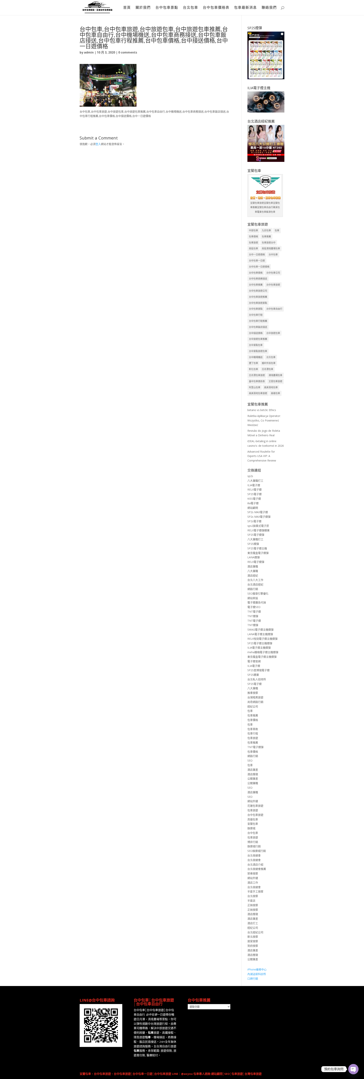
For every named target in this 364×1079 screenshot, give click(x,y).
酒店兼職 (252, 566)
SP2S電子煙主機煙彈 (259, 643)
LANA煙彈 (253, 557)
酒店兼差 (252, 769)
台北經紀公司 (255, 932)
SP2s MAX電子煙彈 (259, 516)
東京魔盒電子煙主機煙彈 (262, 656)
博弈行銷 (252, 842)
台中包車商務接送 (258, 278)
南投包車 (253, 248)
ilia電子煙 (253, 503)
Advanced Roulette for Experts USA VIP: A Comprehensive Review (261, 456)
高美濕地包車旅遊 (258, 393)
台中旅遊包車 (273, 333)
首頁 (127, 8)
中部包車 (253, 230)
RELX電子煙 (254, 489)
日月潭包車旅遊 (257, 375)
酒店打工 (252, 923)
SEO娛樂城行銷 (256, 851)
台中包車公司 (273, 272)
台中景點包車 (256, 345)
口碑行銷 (252, 978)
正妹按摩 (252, 905)
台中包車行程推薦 (258, 321)
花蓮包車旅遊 (255, 805)
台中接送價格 (256, 333)
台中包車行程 (256, 315)
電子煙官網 (254, 661)
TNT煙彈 (252, 616)
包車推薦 (266, 236)
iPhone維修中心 (257, 969)
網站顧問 (252, 508)
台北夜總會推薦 (256, 869)
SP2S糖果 (253, 675)
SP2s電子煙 (254, 521)
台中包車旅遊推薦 (258, 296)
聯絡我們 (269, 8)
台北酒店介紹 (255, 864)
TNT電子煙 (254, 611)
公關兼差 (252, 778)
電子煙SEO (253, 607)
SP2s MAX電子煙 (257, 512)
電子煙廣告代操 (256, 602)
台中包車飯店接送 (258, 327)
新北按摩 (252, 936)
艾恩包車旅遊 (275, 381)
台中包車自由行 (274, 308)
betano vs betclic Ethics (261, 410)
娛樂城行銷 (254, 846)
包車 (277, 230)
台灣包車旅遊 (253, 1074)
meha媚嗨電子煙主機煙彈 (262, 652)
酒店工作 (252, 882)
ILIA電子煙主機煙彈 (259, 647)
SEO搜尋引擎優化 (257, 593)
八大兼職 (252, 571)
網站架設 (252, 598)
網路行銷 (252, 589)
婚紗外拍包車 (268, 363)
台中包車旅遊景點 (258, 303)
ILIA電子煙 (253, 485)
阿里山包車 (254, 387)
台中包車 (273, 254)
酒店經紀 (252, 575)
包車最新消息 (245, 8)
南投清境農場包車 (271, 248)
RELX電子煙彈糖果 (258, 530)
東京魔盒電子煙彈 (258, 553)
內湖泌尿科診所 (256, 974)
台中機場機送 (256, 357)
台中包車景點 (166, 8)
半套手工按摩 (255, 891)
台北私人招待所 (256, 679)
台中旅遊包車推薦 (258, 339)
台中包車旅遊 (273, 284)
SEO (250, 760)
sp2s (250, 476)
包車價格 (253, 236)
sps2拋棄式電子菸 (258, 526)
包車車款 (252, 729)
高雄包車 (275, 393)
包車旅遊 (253, 242)
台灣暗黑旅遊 (255, 697)
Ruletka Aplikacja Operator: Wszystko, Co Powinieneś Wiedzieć (264, 420)
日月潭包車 (267, 369)
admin (89, 52)
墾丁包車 (253, 363)
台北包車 (190, 8)
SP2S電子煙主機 (257, 548)
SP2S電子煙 (254, 494)
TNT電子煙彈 (255, 747)
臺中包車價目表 (257, 381)
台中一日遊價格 (257, 254)
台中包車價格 (256, 272)
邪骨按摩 (252, 873)
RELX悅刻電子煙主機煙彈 (262, 638)
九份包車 (266, 230)
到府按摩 (252, 945)
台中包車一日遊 (257, 260)
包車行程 (252, 733)
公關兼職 (252, 783)
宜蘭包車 (252, 823)
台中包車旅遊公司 (258, 290)
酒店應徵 (252, 774)
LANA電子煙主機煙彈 (260, 634)
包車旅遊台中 (268, 242)
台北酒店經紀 (255, 584)
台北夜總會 (254, 855)
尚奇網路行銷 (255, 702)
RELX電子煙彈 (255, 562)
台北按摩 (252, 896)
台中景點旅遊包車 (258, 351)
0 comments (127, 52)
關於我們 (143, 8)
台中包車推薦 (256, 284)
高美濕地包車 (271, 387)
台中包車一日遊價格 (259, 266)
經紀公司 (252, 706)
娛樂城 (251, 828)
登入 (98, 144)
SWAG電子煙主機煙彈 (260, 629)
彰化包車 (253, 369)
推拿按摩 (252, 693)
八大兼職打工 (255, 480)
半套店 (251, 900)
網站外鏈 (252, 801)
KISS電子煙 (254, 498)
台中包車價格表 (216, 8)
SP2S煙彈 (253, 544)
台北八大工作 (255, 580)
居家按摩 (252, 941)
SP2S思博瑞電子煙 (258, 670)
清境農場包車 (275, 375)
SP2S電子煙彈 (255, 534)
